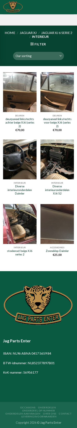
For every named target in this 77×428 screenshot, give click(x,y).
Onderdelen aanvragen (22, 413)
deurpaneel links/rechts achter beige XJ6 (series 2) (19, 122)
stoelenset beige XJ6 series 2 (19, 252)
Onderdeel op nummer (38, 410)
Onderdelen (47, 407)
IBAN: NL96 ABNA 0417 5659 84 (27, 353)
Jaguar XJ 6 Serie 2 (56, 33)
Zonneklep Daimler (57, 251)
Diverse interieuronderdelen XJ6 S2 (57, 190)
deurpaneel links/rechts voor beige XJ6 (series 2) (57, 122)
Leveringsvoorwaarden (39, 416)
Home (10, 33)
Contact (65, 413)
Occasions (28, 407)
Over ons (49, 413)
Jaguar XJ (28, 33)
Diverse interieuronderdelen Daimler (20, 190)
